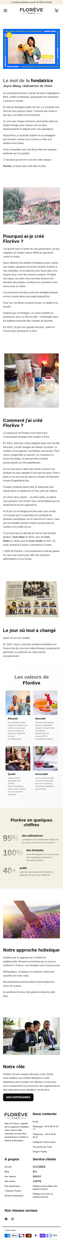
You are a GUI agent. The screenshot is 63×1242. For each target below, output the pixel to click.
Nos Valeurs (10, 1176)
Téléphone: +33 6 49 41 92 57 (44, 1135)
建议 (35, 1171)
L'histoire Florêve (13, 1191)
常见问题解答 (39, 1167)
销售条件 (37, 1176)
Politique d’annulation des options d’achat (45, 1187)
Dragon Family (40, 1151)
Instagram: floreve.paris (44, 1142)
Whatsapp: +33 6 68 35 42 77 (45, 1128)
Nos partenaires (18, 1097)
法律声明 (37, 1181)
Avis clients (10, 1181)
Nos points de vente (42, 1147)
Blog (7, 1171)
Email (35, 1121)
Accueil (8, 1167)
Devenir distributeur (14, 1195)
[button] (5, 10)
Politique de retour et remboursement (43, 1195)
